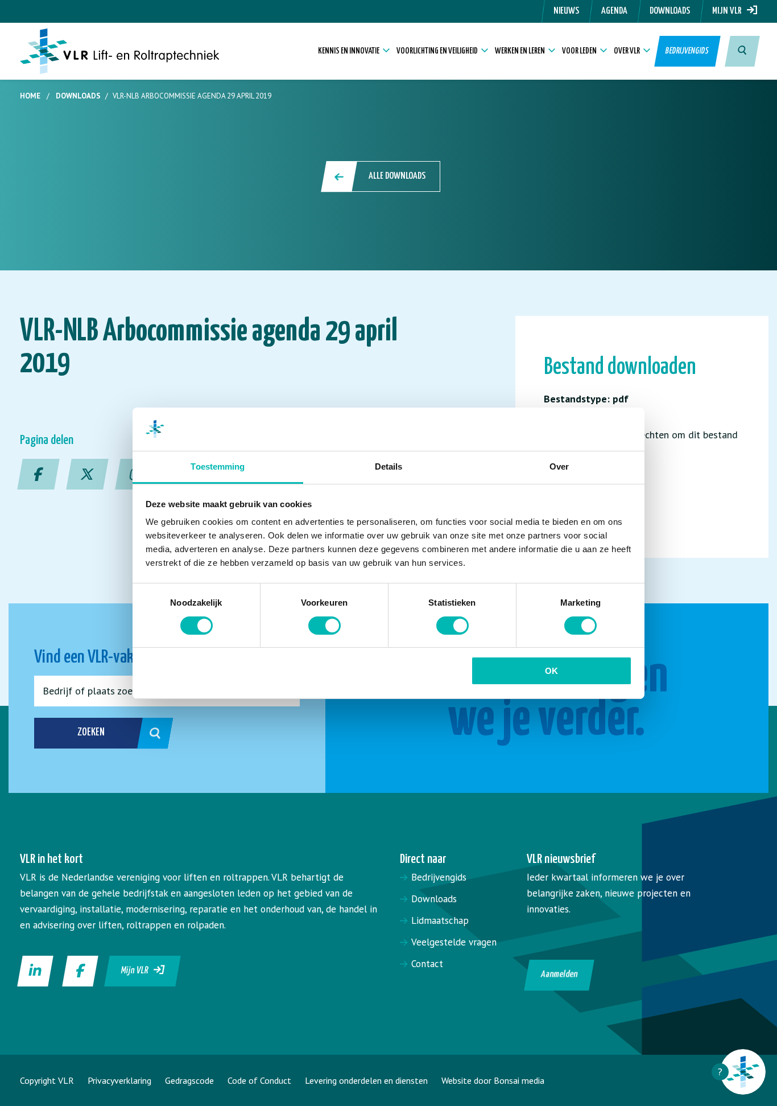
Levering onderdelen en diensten (366, 1080)
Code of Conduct (259, 1080)
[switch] (324, 625)
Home (30, 96)
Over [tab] (559, 466)
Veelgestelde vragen (454, 942)
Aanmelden (559, 975)
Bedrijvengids (687, 51)
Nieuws (566, 11)
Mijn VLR (729, 11)
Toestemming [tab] (218, 466)
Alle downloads (397, 176)
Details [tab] (389, 466)
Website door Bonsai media (492, 1080)
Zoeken (91, 732)
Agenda (614, 11)
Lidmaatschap (440, 920)
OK (551, 671)
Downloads (670, 11)
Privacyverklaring (119, 1080)
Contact (427, 963)
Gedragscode (189, 1080)
